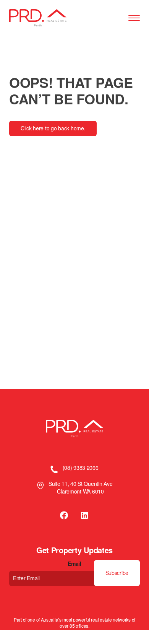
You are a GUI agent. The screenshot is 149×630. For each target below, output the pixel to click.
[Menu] (134, 18)
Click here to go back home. (53, 128)
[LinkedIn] (84, 515)
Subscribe (116, 572)
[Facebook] (64, 515)
